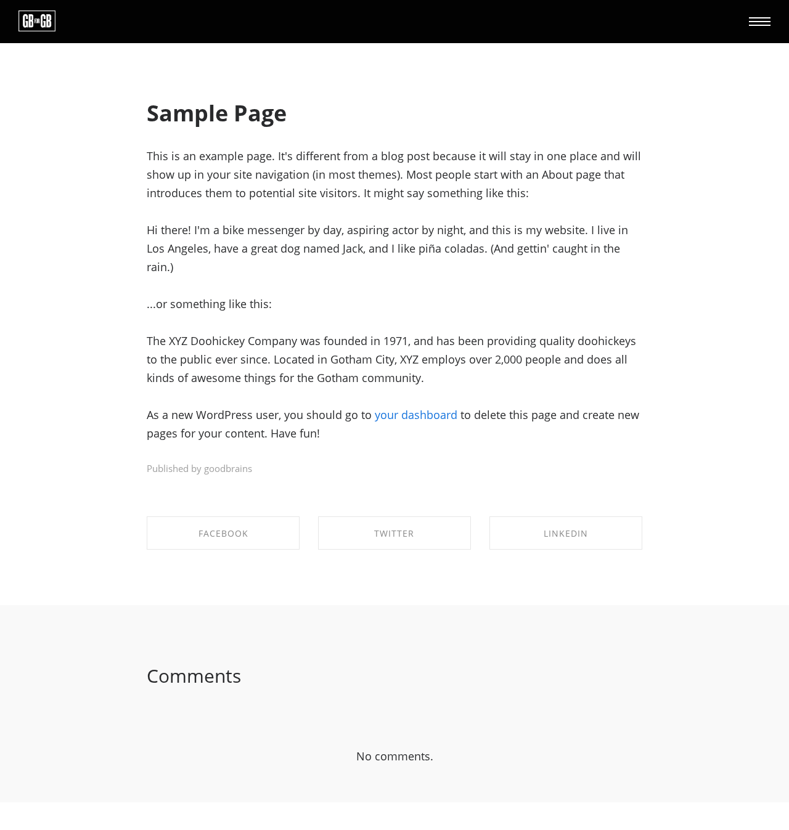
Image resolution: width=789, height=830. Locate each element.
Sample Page (217, 113)
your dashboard (416, 414)
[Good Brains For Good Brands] (36, 21)
